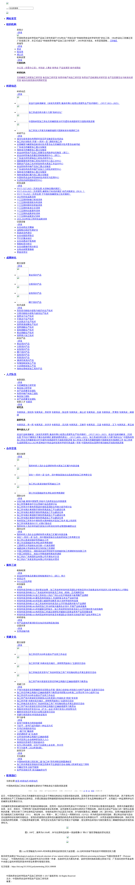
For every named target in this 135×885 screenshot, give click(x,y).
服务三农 (11, 565)
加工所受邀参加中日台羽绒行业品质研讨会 (37, 504)
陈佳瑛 (20, 52)
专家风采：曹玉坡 (125, 425)
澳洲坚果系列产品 (25, 360)
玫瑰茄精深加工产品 (26, 363)
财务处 (55, 68)
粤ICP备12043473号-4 (22, 881)
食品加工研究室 (50, 77)
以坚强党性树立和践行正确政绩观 (33, 737)
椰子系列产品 (23, 352)
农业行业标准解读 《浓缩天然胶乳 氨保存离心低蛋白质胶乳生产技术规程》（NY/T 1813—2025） (62, 434)
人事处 (48, 68)
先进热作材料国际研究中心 (29, 180)
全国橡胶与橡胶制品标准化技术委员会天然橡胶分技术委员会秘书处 (48, 144)
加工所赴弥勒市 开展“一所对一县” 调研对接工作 (39, 141)
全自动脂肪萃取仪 (25, 235)
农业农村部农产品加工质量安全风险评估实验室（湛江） (43, 152)
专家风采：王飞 (109, 425)
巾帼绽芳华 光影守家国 (27, 767)
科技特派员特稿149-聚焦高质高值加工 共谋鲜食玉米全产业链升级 (47, 598)
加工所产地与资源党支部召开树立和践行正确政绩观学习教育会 (46, 706)
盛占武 (20, 54)
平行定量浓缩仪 (24, 238)
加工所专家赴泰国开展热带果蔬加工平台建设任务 (40, 512)
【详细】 (113, 41)
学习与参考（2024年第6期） (30, 748)
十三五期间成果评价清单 (28, 213)
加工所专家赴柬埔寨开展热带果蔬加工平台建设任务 (41, 509)
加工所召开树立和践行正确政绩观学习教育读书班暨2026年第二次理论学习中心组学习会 (58, 692)
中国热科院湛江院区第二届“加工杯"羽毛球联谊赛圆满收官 (44, 761)
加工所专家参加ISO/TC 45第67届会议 (34, 523)
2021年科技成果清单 (26, 197)
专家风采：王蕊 (93, 425)
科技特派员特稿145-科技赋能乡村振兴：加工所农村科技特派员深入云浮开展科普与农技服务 (60, 609)
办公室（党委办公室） (27, 68)
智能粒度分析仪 (24, 244)
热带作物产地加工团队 (27, 393)
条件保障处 (75, 68)
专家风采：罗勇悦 (110, 412)
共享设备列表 (23, 631)
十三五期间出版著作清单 (28, 211)
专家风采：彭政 (93, 412)
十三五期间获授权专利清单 (29, 202)
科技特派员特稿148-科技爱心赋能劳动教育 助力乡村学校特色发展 (47, 601)
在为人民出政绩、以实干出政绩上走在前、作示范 (40, 745)
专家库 (29, 402)
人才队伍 (11, 374)
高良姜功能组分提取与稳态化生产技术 (35, 310)
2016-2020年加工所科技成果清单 (32, 219)
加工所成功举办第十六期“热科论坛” (106, 437)
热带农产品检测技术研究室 (94, 77)
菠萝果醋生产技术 (25, 327)
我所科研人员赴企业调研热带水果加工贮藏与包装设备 (42, 534)
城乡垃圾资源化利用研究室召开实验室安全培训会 (40, 139)
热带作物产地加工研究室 (69, 77)
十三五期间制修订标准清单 (29, 199)
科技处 (41, 68)
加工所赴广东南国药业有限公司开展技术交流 (38, 556)
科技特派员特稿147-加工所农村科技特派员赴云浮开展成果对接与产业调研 (51, 603)
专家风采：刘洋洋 (42, 425)
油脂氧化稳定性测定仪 (27, 230)
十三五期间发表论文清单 (28, 208)
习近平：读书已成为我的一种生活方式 (35, 726)
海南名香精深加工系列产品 (29, 368)
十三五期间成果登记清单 (28, 216)
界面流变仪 (22, 252)
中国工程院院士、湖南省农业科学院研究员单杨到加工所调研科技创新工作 (51, 551)
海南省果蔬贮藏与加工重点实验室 (33, 175)
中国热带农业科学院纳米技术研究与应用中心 (38, 177)
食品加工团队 (23, 396)
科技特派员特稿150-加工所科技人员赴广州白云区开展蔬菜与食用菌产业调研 (52, 595)
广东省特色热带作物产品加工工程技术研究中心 (39, 169)
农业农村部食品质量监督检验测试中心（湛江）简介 (41, 576)
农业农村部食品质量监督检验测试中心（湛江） (39, 155)
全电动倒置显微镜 (25, 249)
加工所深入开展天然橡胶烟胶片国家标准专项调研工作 (98, 440)
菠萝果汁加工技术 (25, 335)
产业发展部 (64, 68)
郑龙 (19, 49)
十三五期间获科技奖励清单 (29, 205)
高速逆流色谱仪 (24, 233)
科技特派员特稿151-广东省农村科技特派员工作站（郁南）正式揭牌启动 (50, 592)
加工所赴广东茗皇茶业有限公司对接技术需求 (38, 559)
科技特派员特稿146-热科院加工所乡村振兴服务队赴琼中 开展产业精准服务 (52, 606)
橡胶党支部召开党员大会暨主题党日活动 (36, 712)
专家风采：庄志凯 (60, 425)
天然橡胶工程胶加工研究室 (29, 77)
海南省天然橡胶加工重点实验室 (31, 150)
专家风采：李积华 (42, 412)
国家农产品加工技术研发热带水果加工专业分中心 (40, 164)
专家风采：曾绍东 (25, 412)
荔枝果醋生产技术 (25, 330)
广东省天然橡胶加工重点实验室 (31, 147)
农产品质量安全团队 (26, 391)
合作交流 (11, 448)
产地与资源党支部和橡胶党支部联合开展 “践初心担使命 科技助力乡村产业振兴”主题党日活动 (60, 690)
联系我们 (11, 775)
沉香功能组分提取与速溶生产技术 (33, 313)
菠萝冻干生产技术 (25, 316)
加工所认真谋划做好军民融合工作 (33, 540)
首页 (17, 781)
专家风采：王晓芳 (77, 425)
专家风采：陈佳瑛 (60, 412)
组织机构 (11, 24)
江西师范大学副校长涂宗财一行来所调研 (36, 545)
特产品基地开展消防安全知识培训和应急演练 (38, 623)
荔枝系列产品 (23, 355)
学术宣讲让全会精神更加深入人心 (33, 739)
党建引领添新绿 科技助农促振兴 (32, 715)
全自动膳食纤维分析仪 (27, 246)
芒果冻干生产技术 (25, 319)
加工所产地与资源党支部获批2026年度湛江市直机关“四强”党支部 (47, 698)
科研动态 (11, 85)
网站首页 (11, 18)
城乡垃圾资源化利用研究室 (34, 80)
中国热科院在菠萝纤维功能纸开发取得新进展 (102, 443)
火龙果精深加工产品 (26, 366)
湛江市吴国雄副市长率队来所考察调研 (35, 543)
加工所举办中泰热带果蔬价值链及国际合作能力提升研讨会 (44, 507)
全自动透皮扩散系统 (26, 241)
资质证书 (21, 579)
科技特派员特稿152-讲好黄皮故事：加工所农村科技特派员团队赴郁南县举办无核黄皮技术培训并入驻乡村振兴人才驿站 (72, 590)
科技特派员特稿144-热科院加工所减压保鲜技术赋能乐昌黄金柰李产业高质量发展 (54, 612)
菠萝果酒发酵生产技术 (27, 324)
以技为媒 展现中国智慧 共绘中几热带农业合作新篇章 (41, 501)
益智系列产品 (23, 349)
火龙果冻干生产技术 (26, 321)
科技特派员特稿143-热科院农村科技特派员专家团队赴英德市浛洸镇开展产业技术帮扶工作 (59, 614)
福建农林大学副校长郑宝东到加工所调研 (36, 548)
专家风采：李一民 (25, 425)
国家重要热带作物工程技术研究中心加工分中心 (39, 161)
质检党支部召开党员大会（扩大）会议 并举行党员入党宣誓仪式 (46, 709)
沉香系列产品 (23, 346)
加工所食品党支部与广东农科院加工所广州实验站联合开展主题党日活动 (50, 703)
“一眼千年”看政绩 (25, 731)
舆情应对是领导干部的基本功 (30, 742)
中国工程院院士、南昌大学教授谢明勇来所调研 (39, 554)
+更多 (19, 32)
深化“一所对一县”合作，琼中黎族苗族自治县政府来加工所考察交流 (48, 537)
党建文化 (11, 636)
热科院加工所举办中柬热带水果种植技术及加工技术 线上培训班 (46, 520)
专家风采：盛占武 (77, 412)
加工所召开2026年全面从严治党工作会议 (36, 695)
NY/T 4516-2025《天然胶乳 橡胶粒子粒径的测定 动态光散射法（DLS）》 (51, 191)
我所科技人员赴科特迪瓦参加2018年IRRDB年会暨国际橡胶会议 (46, 526)
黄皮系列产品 (23, 344)
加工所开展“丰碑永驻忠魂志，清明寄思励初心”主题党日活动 (45, 701)
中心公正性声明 (24, 581)
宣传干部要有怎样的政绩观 (29, 723)
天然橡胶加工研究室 (26, 385)
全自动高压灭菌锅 (25, 227)
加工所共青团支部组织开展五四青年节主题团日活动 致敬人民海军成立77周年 (53, 764)
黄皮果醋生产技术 (25, 333)
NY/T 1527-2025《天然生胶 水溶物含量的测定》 (39, 188)
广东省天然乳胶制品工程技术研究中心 (35, 158)
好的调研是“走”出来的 (27, 734)
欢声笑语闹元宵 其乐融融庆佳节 (32, 770)
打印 (92, 791)
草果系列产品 (23, 357)
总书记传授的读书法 (26, 728)
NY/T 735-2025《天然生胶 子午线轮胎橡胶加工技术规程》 (44, 194)
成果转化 (11, 257)
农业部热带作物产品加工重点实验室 (34, 166)
